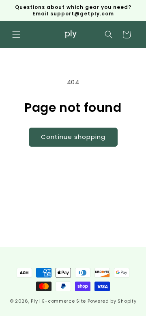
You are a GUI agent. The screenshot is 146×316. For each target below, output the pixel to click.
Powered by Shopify (112, 301)
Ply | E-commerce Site (58, 301)
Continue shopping (73, 136)
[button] (16, 34)
